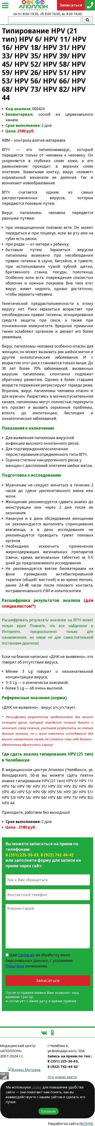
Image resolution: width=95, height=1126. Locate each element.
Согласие (26, 954)
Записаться (47, 980)
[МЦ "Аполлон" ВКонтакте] (44, 1032)
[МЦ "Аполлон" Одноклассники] (52, 1032)
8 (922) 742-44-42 (57, 855)
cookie (37, 1087)
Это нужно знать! (62, 1077)
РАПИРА (86, 1123)
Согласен (48, 1111)
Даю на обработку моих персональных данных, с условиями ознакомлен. (39, 960)
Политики (15, 966)
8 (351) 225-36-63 (22, 855)
